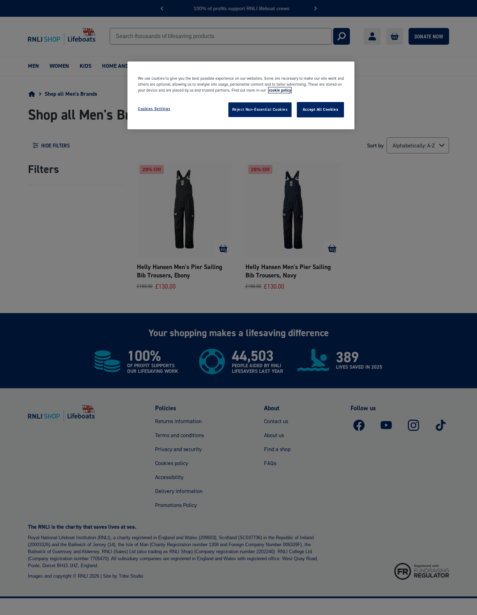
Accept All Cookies (320, 109)
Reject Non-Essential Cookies (260, 109)
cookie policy (280, 90)
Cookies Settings (154, 108)
